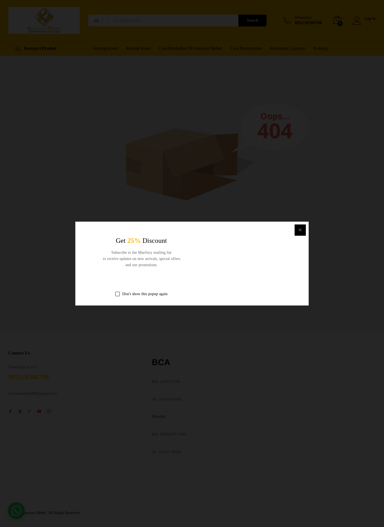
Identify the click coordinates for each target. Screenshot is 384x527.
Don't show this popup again (145, 293)
